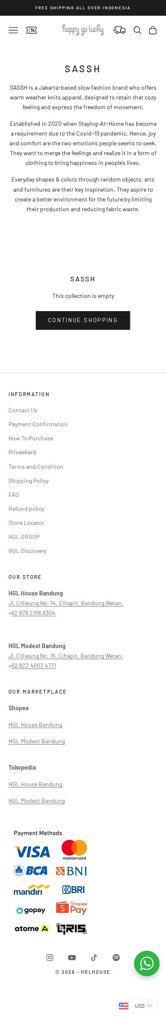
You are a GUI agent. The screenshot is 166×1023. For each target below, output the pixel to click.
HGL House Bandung (35, 724)
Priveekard (22, 452)
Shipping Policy (29, 480)
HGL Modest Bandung (37, 741)
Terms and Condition (36, 466)
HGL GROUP (24, 536)
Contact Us (23, 410)
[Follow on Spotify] (116, 957)
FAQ (14, 494)
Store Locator (26, 522)
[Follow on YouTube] (72, 957)
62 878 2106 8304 (33, 612)
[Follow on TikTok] (94, 957)
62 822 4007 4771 (33, 665)
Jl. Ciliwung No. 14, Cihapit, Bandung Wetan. (66, 602)
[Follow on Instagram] (50, 957)
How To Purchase (31, 438)
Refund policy (26, 508)
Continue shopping (83, 320)
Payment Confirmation (38, 424)
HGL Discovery (27, 550)
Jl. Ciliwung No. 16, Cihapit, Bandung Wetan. (66, 655)
